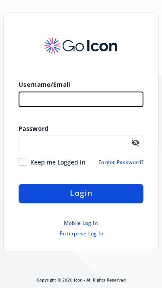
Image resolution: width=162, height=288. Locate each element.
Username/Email (44, 84)
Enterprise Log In (82, 233)
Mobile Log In (81, 223)
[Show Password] (136, 143)
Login (81, 193)
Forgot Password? (120, 162)
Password (34, 128)
